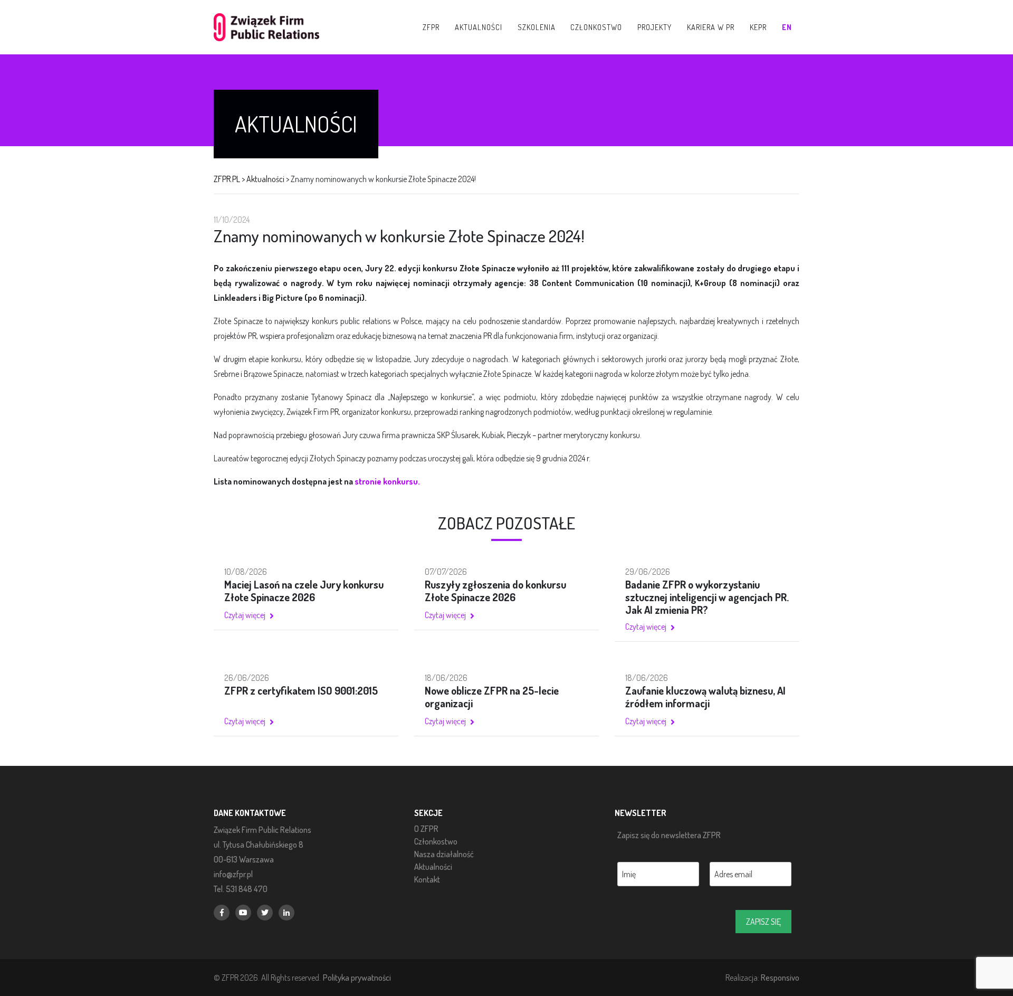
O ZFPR (426, 828)
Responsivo (780, 977)
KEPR (758, 27)
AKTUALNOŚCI (478, 27)
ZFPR (431, 27)
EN (787, 27)
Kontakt (427, 879)
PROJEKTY (654, 27)
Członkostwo (435, 841)
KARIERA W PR (710, 27)
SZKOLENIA (537, 27)
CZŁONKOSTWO (596, 27)
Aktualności (433, 866)
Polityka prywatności (357, 977)
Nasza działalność (444, 854)
